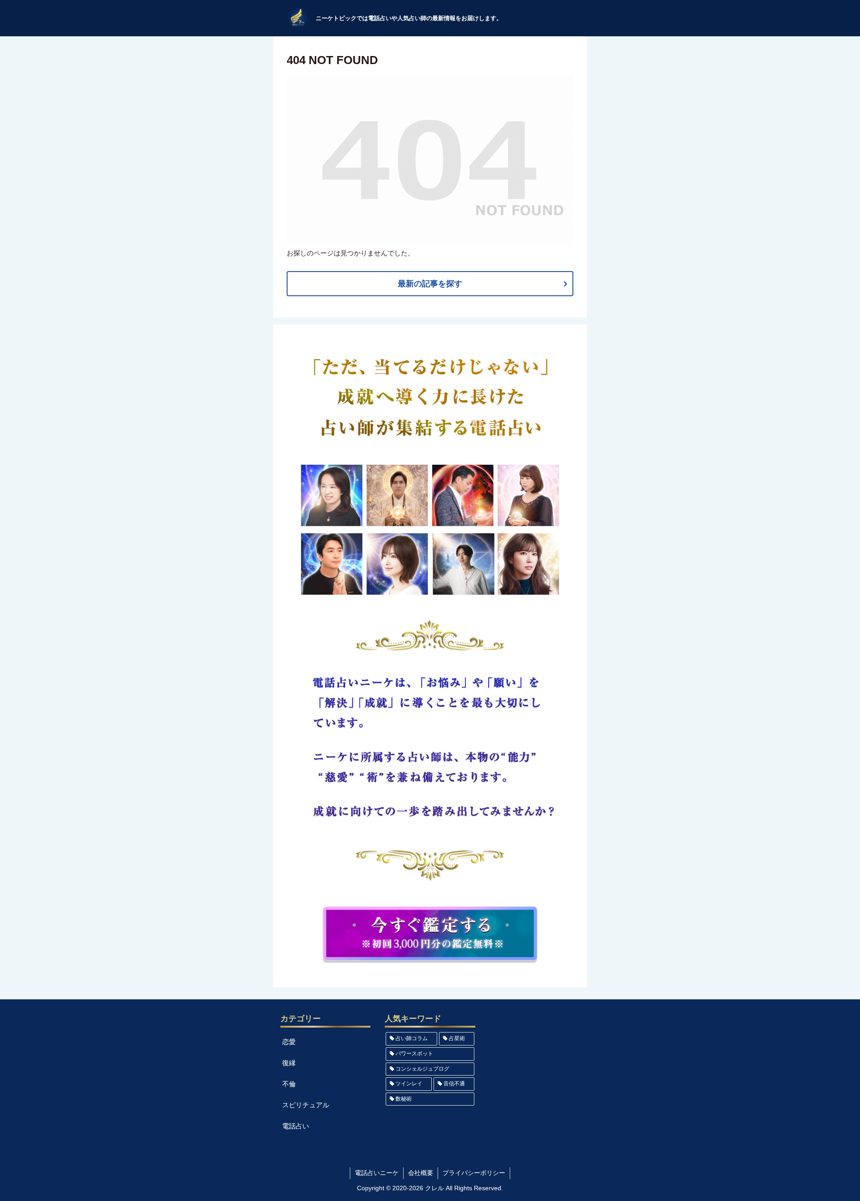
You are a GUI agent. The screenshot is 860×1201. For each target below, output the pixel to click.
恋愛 (289, 1041)
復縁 (289, 1063)
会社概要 (420, 1172)
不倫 (289, 1084)
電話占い (295, 1126)
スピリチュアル (305, 1105)
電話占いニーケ (377, 1172)
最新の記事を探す (430, 283)
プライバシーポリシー (474, 1172)
